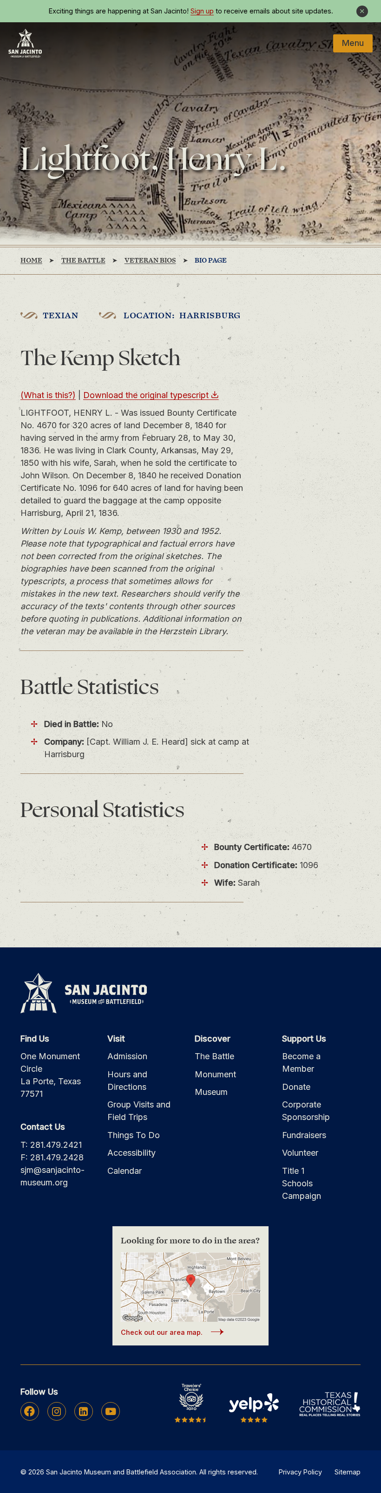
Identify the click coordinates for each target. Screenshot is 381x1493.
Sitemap (348, 1472)
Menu (353, 43)
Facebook (29, 1411)
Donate (296, 1087)
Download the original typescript (146, 395)
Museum (211, 1092)
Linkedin (83, 1411)
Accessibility (131, 1153)
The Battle (214, 1056)
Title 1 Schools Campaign (301, 1183)
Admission (127, 1056)
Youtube (110, 1411)
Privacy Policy (300, 1472)
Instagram (56, 1411)
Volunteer (300, 1153)
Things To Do (133, 1135)
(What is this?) (48, 395)
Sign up (202, 11)
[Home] (25, 43)
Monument (215, 1074)
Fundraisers (304, 1135)
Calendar (124, 1171)
